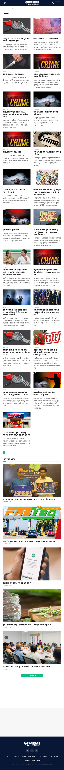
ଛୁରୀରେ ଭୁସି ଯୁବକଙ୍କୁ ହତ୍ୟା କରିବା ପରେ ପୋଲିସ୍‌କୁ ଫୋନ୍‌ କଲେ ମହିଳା (15, 393)
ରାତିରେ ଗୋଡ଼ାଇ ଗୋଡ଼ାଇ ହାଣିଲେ (46, 38)
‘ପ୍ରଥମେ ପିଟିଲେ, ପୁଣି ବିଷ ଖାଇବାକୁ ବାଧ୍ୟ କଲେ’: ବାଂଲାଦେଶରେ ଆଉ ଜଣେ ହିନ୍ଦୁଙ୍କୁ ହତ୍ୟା (46, 232)
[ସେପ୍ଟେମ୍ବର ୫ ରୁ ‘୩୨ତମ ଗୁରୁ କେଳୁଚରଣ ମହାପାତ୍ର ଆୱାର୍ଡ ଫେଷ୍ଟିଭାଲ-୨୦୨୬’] (32, 480)
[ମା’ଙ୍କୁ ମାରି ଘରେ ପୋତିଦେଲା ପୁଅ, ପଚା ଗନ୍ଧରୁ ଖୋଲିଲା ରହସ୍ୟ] (16, 26)
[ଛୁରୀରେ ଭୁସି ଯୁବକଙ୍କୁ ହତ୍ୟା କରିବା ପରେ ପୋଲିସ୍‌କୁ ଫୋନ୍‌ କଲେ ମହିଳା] (16, 380)
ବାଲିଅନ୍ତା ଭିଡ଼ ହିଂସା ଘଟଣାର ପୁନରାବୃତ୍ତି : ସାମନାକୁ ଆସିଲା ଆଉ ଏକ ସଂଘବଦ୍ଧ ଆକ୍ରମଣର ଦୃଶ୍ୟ (47, 192)
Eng (57, 3)
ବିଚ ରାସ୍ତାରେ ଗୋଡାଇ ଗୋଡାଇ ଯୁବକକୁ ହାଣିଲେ (47, 153)
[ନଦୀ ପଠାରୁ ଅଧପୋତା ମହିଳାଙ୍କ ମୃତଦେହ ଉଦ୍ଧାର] (16, 177)
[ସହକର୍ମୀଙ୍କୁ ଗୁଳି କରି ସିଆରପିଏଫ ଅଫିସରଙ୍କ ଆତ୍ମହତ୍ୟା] (47, 380)
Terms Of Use (53, 756)
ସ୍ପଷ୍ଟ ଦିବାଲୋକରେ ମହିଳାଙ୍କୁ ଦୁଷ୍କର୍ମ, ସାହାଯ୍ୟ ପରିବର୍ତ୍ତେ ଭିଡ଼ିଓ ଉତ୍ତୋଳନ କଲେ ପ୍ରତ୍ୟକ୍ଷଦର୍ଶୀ (15, 312)
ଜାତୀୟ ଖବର (5, 267)
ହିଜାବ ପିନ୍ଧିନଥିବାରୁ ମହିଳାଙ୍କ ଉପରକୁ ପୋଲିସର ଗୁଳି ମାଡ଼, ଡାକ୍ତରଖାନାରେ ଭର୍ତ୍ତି (46, 312)
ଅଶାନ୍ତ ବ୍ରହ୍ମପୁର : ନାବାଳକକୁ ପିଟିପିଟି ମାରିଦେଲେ (46, 113)
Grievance (31, 756)
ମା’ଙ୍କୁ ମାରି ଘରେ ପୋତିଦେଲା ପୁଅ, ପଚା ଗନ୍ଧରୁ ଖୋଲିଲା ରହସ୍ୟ (16, 39)
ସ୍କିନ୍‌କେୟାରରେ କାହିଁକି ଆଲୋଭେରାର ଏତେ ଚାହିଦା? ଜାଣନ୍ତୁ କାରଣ (27, 625)
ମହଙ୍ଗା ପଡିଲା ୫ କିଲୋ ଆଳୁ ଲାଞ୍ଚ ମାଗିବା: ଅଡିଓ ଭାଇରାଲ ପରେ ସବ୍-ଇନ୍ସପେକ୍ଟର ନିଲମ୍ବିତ (46, 352)
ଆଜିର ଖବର (5, 35)
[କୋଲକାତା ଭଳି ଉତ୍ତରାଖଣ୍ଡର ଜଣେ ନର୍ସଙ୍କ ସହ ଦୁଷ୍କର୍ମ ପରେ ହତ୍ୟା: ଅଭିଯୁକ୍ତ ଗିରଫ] (16, 337)
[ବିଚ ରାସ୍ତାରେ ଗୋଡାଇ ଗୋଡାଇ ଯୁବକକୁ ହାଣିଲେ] (47, 139)
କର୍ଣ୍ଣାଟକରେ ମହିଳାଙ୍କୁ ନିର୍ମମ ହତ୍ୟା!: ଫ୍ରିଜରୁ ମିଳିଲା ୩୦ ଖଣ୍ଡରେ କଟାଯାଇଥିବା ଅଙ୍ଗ (47, 272)
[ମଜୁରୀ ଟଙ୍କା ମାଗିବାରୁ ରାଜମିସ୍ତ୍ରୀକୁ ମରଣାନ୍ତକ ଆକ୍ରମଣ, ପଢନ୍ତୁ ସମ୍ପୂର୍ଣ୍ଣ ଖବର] (16, 420)
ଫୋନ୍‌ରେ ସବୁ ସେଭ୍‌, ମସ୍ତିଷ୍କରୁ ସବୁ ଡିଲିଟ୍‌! (17, 583)
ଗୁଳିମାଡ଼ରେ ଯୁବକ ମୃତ (11, 230)
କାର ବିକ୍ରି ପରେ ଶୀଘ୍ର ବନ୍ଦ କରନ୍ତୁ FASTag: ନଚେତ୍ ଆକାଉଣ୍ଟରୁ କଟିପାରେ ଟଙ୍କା (29, 541)
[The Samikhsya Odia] (32, 3)
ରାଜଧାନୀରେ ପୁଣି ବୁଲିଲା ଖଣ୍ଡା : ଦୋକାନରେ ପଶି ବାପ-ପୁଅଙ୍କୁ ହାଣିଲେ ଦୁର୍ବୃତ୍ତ (15, 114)
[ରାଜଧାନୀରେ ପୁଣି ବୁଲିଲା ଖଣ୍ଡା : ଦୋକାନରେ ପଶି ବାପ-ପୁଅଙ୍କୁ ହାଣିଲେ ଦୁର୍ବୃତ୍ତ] (16, 99)
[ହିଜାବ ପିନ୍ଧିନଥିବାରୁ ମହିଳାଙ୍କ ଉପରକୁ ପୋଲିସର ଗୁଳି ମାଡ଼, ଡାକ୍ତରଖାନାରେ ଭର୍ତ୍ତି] (47, 297)
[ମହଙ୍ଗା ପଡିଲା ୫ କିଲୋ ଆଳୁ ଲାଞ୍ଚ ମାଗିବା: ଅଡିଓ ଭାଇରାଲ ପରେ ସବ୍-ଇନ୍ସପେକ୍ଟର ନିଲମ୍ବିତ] (47, 337)
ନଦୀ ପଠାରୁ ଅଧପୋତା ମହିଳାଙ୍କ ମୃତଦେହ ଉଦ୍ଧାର (14, 191)
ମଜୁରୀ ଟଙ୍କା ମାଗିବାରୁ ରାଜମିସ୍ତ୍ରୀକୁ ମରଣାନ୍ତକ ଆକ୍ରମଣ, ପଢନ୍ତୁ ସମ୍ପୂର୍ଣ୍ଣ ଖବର (16, 433)
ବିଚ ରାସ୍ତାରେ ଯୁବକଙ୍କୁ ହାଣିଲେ (13, 74)
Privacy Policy (42, 756)
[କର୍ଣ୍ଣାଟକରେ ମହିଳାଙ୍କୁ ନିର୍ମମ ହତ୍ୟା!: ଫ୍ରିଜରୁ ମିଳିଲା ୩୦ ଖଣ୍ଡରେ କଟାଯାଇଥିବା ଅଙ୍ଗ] (47, 257)
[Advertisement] (32, 693)
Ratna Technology (47, 764)
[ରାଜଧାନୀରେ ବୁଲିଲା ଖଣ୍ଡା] (16, 139)
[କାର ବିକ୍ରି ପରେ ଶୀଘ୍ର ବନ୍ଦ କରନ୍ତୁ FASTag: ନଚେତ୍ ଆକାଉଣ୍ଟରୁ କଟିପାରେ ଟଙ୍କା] (32, 522)
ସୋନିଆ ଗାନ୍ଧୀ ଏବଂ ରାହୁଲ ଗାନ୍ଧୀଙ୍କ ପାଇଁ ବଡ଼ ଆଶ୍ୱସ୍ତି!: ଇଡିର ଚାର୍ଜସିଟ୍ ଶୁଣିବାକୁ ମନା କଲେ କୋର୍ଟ (15, 272)
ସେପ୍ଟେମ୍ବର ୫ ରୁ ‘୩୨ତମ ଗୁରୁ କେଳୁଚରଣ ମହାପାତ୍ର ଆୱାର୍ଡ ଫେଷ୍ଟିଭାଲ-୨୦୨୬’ (29, 499)
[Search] (53, 3)
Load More (31, 675)
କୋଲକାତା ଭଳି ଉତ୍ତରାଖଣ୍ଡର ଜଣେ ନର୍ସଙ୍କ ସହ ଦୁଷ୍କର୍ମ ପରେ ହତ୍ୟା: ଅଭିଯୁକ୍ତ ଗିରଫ (16, 352)
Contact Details (20, 756)
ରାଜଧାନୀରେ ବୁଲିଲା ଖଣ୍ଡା (12, 152)
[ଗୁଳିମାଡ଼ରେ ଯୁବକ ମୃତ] (16, 217)
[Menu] (5, 3)
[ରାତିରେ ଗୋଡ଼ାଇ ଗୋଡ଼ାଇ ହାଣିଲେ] (47, 26)
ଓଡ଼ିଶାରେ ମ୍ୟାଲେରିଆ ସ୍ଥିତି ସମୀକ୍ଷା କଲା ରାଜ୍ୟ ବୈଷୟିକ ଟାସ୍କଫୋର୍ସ (26, 667)
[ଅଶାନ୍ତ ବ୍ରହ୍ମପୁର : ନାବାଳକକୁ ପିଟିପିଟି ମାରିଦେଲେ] (47, 99)
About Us (9, 756)
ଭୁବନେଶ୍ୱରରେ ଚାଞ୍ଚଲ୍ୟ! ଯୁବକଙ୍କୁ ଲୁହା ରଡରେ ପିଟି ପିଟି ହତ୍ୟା (47, 75)
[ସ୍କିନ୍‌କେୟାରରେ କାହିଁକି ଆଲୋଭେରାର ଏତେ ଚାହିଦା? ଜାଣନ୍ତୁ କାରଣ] (32, 605)
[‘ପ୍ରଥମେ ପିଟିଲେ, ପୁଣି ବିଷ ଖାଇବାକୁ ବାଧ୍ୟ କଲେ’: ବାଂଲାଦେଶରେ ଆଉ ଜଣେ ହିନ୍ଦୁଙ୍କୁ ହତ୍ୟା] (47, 217)
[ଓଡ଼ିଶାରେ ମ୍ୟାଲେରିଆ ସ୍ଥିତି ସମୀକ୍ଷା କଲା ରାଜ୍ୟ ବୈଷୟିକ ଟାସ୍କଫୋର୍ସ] (32, 647)
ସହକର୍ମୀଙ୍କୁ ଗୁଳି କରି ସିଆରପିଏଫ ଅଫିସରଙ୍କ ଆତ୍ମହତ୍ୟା (45, 393)
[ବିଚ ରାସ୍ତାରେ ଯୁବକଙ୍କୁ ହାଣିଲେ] (16, 61)
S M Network (32, 764)
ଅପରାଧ (4, 71)
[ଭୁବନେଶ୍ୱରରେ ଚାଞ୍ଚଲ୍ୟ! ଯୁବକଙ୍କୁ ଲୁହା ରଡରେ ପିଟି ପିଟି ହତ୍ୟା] (47, 61)
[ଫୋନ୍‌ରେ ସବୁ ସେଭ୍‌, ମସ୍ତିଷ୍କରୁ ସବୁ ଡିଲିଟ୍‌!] (32, 563)
